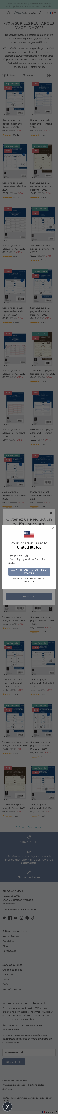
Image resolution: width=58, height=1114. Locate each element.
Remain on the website (29, 580)
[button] (7, 1107)
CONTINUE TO (29, 571)
